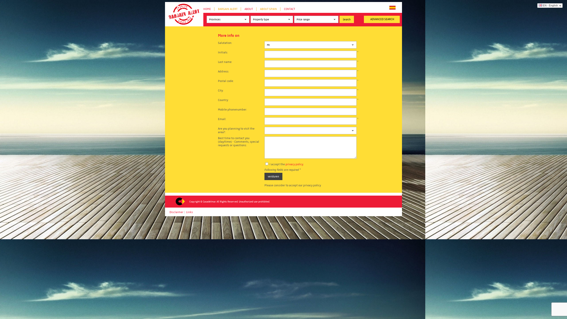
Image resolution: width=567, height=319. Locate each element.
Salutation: (225, 43)
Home (207, 9)
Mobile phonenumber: (232, 109)
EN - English (550, 5)
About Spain (268, 9)
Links (189, 212)
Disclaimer (176, 212)
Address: (223, 71)
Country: (223, 100)
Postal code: (226, 81)
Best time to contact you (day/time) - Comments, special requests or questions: (238, 141)
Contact (289, 9)
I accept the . (286, 164)
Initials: (223, 52)
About (249, 9)
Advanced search (382, 19)
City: (220, 90)
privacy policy (294, 164)
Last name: (225, 62)
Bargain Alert (227, 9)
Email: (222, 119)
